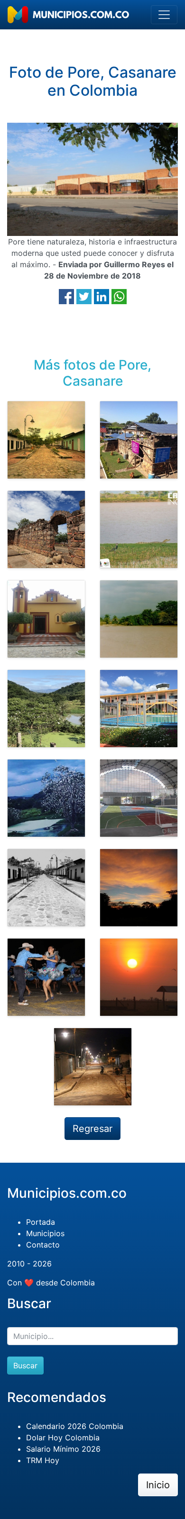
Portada (40, 1222)
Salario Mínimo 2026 (63, 1449)
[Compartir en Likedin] (101, 296)
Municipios (45, 1233)
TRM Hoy (42, 1460)
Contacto (43, 1244)
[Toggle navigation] (164, 14)
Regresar (92, 1128)
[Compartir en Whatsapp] (119, 296)
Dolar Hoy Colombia (63, 1437)
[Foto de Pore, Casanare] (46, 440)
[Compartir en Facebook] (66, 296)
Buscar (25, 1365)
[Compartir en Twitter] (84, 296)
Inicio (158, 1485)
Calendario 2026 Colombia (74, 1426)
